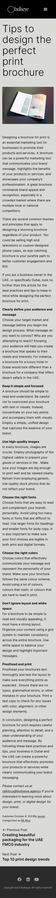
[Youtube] (36, 879)
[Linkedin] (28, 879)
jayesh (41, 816)
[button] (46, 9)
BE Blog (25, 820)
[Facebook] (19, 879)
